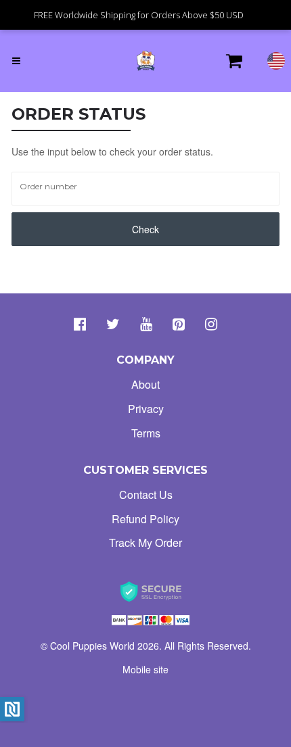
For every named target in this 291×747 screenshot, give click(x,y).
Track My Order (145, 542)
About (145, 384)
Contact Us (146, 494)
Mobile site (145, 669)
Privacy (146, 408)
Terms (145, 433)
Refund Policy (145, 519)
